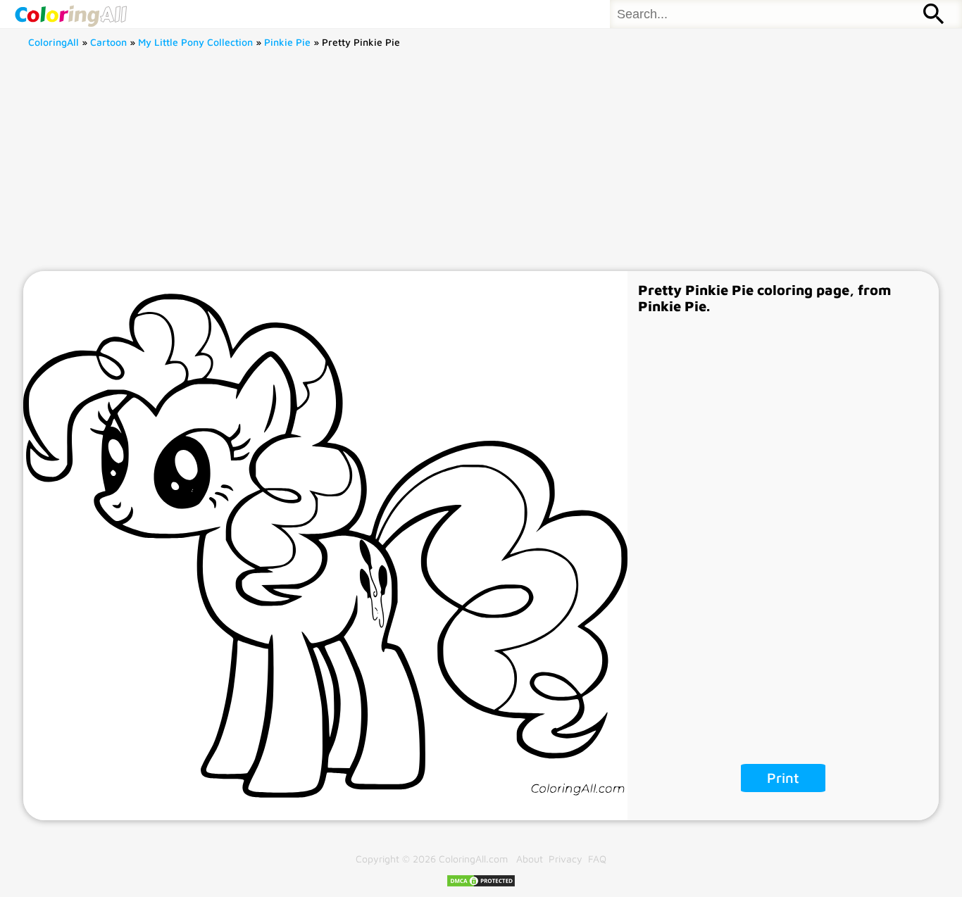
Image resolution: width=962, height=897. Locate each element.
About (529, 859)
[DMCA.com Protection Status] (481, 884)
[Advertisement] (481, 165)
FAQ (597, 859)
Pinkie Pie (287, 42)
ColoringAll (53, 42)
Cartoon (108, 42)
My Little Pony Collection (195, 42)
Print (783, 778)
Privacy (565, 859)
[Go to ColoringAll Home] (70, 14)
